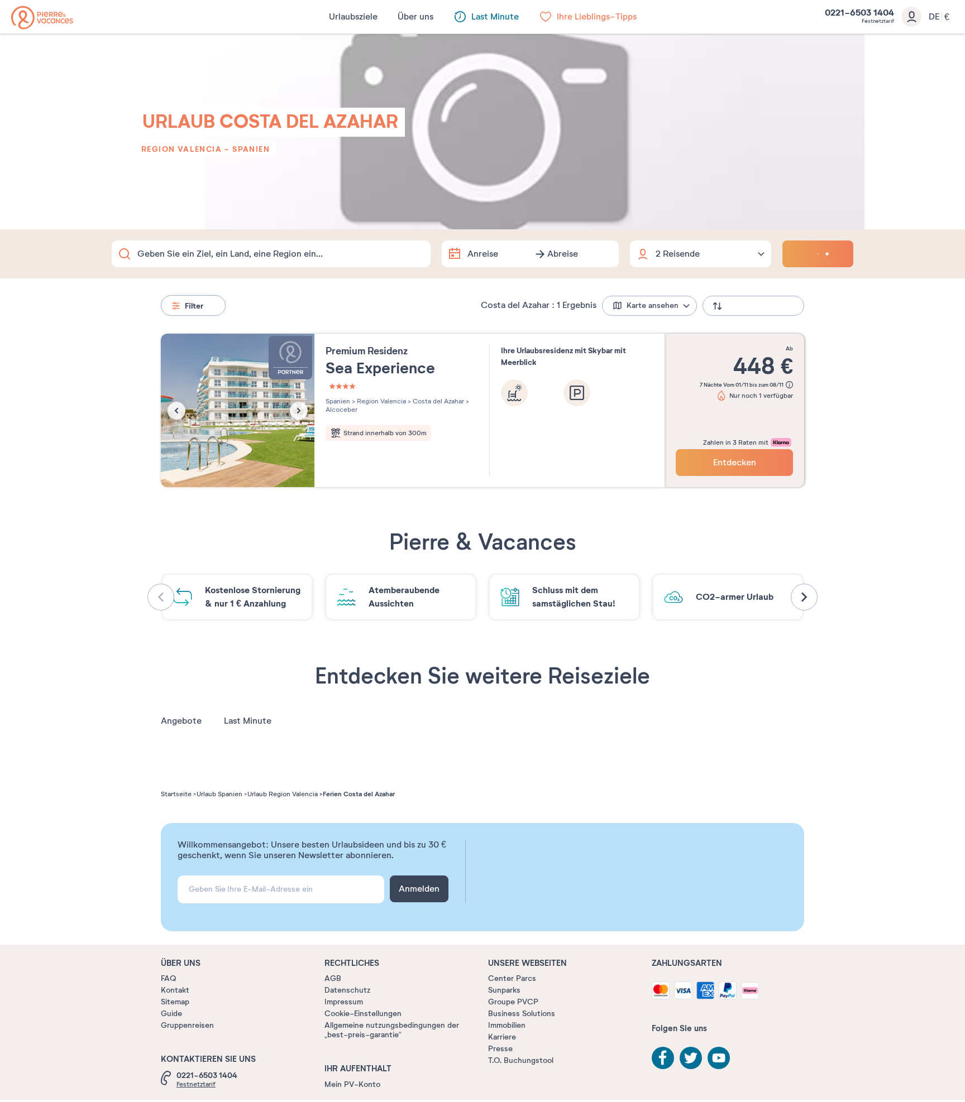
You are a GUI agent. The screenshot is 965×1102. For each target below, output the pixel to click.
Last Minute (247, 720)
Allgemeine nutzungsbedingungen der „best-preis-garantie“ (391, 1030)
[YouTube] (719, 1058)
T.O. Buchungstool (520, 1060)
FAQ (168, 978)
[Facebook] (663, 1058)
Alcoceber (341, 409)
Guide (171, 1013)
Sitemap (175, 1002)
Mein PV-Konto (352, 1084)
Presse (500, 1048)
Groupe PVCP (513, 1002)
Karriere (502, 1037)
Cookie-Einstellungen (363, 1013)
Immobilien (507, 1025)
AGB (332, 978)
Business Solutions (521, 1013)
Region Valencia (181, 149)
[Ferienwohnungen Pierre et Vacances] (42, 17)
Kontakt (175, 990)
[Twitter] (691, 1058)
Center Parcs (512, 978)
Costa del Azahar (437, 401)
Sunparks (504, 990)
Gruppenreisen (187, 1025)
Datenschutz (347, 990)
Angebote (181, 720)
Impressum (343, 1002)
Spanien (251, 149)
